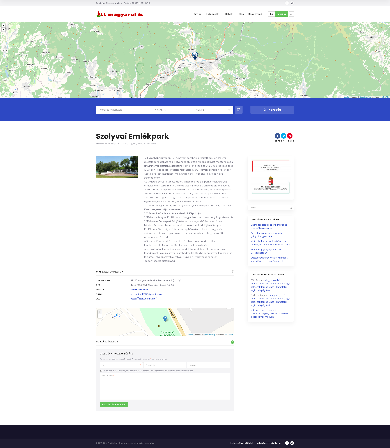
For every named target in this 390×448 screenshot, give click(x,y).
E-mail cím (150, 365)
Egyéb (132, 144)
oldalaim (255, 310)
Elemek (123, 144)
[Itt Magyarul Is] (120, 14)
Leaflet (346, 97)
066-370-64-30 (139, 289)
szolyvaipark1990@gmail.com (146, 294)
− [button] (3, 29)
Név (103, 365)
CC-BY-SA (385, 97)
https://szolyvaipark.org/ (144, 298)
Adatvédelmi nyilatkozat (269, 443)
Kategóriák (212, 14)
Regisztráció (255, 14)
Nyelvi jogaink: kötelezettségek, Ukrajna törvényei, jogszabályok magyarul (269, 313)
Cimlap (197, 14)
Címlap (112, 144)
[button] (291, 14)
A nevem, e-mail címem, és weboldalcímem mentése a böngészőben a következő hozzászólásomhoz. (148, 371)
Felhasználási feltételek (241, 443)
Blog (241, 14)
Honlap (192, 365)
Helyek (228, 14)
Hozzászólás (108, 375)
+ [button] (3, 25)
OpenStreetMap (365, 97)
